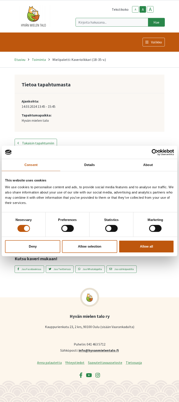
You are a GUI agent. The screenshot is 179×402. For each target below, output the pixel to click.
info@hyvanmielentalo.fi (99, 350)
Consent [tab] (31, 165)
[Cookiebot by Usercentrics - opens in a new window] (155, 152)
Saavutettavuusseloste (105, 362)
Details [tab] (89, 165)
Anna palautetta (49, 362)
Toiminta (39, 59)
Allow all (146, 246)
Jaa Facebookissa (31, 269)
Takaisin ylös (163, 394)
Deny (33, 246)
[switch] (67, 228)
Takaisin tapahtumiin (37, 143)
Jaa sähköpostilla (124, 269)
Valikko (156, 42)
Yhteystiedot (74, 362)
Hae (156, 22)
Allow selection (89, 246)
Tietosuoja (134, 362)
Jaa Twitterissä (62, 269)
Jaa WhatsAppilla (92, 269)
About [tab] (148, 165)
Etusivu (19, 59)
